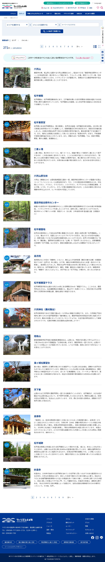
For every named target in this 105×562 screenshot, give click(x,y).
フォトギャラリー (58, 8)
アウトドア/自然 (69, 13)
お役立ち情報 (89, 519)
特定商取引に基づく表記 (49, 542)
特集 (86, 526)
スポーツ (49, 13)
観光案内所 (8, 542)
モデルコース (89, 530)
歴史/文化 (57, 13)
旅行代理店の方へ (82, 3)
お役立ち (79, 13)
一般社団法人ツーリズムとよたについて (58, 3)
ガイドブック (72, 8)
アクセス (83, 8)
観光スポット (70, 522)
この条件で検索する (53, 31)
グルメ (87, 522)
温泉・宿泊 (50, 530)
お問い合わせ (89, 533)
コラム (68, 519)
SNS (90, 8)
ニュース (46, 8)
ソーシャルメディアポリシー (14, 547)
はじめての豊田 (90, 13)
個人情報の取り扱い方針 (26, 542)
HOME (5, 18)
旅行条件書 (84, 542)
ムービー (68, 526)
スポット (21, 13)
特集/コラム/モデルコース (35, 13)
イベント (13, 13)
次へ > (79, 46)
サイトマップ (70, 530)
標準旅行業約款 (69, 542)
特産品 (48, 533)
